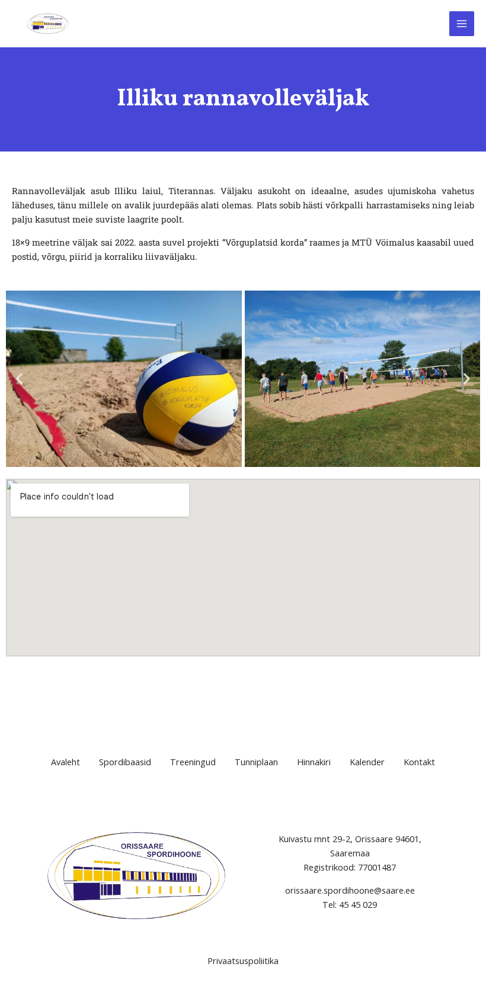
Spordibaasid (125, 762)
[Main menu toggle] (461, 23)
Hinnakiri (314, 762)
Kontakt (419, 762)
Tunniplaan (256, 762)
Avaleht (65, 762)
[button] (19, 378)
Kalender (367, 762)
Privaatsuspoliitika (243, 960)
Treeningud (193, 762)
